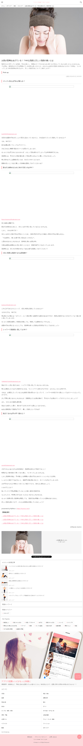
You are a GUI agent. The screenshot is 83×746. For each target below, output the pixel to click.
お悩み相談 (46, 715)
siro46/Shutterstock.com (8, 465)
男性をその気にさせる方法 (10, 625)
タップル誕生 (39, 625)
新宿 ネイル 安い (50, 622)
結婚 (3, 697)
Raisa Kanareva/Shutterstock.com (11, 219)
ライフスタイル (5, 732)
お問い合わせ (53, 737)
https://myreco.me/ (23, 508)
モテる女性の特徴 (8, 629)
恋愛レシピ (41, 2)
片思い (3, 693)
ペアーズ (23, 625)
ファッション (46, 723)
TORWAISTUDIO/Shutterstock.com (11, 381)
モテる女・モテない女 (48, 710)
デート (44, 706)
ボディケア (46, 727)
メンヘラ (61, 622)
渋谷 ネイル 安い (17, 622)
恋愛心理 (45, 697)
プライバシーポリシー (41, 737)
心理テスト (4, 719)
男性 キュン (68, 625)
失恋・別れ (46, 693)
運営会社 (29, 737)
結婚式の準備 (19, 629)
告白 (44, 702)
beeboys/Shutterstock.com (9, 305)
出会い (3, 706)
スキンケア (6, 613)
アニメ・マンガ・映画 (48, 719)
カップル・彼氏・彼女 (7, 710)
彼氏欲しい (6, 622)
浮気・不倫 (4, 715)
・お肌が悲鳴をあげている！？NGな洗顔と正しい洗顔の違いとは (22, 516)
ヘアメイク (4, 723)
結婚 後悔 (58, 625)
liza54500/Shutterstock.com (9, 134)
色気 (30, 625)
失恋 (76, 625)
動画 (3, 727)
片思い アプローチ (30, 622)
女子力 (40, 622)
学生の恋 (4, 702)
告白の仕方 (49, 625)
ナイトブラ (70, 622)
